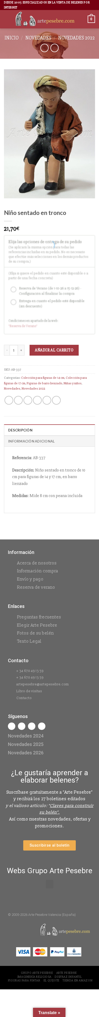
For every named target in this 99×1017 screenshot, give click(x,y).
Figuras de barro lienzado (44, 383)
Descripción (20, 430)
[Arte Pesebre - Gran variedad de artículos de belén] (45, 19)
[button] (49, 884)
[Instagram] (21, 726)
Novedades (38, 38)
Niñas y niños (73, 383)
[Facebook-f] (11, 726)
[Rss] (31, 726)
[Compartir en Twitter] (27, 400)
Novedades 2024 (26, 736)
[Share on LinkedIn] (56, 400)
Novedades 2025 (26, 744)
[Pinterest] (41, 726)
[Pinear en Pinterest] (47, 400)
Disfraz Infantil (68, 977)
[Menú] (7, 19)
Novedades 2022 (76, 38)
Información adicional (31, 441)
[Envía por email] (37, 400)
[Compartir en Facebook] (18, 400)
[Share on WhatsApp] (8, 400)
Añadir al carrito (54, 350)
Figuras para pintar (24, 980)
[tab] (49, 429)
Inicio (11, 38)
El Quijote (51, 980)
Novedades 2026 (26, 752)
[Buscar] (82, 19)
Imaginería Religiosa (34, 977)
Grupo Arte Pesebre (37, 973)
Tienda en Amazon (77, 980)
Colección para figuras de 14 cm (42, 378)
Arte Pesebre (66, 973)
